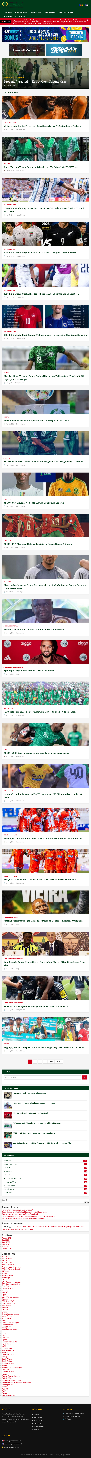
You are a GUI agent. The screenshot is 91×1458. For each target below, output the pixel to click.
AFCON (6, 749)
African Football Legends (11, 1267)
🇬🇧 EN (87, 5)
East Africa (50, 12)
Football (8, 12)
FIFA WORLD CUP (10, 205)
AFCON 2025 (7, 1258)
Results (5, 1352)
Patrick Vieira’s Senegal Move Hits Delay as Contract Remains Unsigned (43, 920)
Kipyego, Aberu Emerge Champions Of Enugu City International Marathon (44, 1047)
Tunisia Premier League (11, 1376)
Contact (67, 1455)
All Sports (5, 1271)
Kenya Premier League (10, 1323)
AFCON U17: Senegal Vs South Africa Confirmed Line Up (34, 502)
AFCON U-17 (8, 458)
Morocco (5, 1338)
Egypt (4, 1295)
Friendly (5, 1310)
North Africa (21, 12)
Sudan (4, 1365)
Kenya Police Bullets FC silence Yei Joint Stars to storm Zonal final (40, 879)
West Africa (36, 12)
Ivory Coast (6, 1318)
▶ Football (35, 1414)
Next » (59, 1062)
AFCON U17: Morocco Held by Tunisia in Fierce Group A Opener (38, 544)
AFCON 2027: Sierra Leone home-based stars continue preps (32, 23)
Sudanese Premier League (12, 1367)
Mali (3, 1335)
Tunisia (4, 1374)
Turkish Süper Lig (8, 1378)
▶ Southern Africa (38, 1427)
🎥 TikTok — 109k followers (71, 1416)
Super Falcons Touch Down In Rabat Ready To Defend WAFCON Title (41, 167)
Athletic (7, 1044)
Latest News (7, 1327)
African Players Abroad (14, 77)
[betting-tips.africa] (27, 50)
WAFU (4, 1391)
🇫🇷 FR (81, 5)
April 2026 (5, 1246)
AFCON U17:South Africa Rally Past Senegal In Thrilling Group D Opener (43, 461)
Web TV (22, 16)
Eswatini (5, 1299)
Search (4, 1200)
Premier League (8, 1350)
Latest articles (7, 1325)
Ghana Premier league (10, 1314)
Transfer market (8, 1372)
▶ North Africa (37, 1417)
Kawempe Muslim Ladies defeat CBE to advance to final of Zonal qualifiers (44, 838)
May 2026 (5, 1244)
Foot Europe (6, 1305)
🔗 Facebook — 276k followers (73, 1413)
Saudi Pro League (8, 1355)
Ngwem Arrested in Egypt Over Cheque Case (27, 20)
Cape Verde (6, 1286)
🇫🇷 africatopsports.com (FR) (11, 1441)
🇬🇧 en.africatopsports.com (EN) (13, 1444)
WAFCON (7, 163)
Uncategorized (10, 122)
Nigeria (6, 372)
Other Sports (10, 16)
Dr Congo (5, 1290)
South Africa (7, 1359)
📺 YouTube (66, 1419)
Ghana (4, 1312)
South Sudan (7, 1361)
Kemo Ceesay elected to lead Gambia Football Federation (64, 20)
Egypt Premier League (10, 1297)
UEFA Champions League (11, 1380)
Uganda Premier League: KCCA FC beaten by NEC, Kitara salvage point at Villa (42, 1143)
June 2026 (6, 1242)
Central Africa (7, 1288)
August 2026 (7, 1238)
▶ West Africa (37, 1420)
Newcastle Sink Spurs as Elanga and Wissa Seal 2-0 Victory (36, 1006)
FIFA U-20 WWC (8, 1301)
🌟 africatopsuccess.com (11, 1447)
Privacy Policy (59, 1455)
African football (11, 626)
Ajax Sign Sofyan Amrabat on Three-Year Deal (29, 670)
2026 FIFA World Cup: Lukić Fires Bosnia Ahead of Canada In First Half (42, 293)
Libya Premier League (10, 1329)
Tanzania (5, 1370)
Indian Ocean (7, 1316)
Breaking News (7, 1275)
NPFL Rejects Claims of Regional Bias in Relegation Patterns (36, 420)
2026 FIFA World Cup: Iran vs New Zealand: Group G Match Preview (40, 252)
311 (51, 1062)
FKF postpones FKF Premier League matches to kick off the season (64, 21)
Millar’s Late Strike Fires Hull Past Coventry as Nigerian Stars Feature (42, 126)
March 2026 (6, 1249)
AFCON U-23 (7, 1263)
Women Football (10, 835)
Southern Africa (66, 12)
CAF (3, 1280)
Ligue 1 (4, 1333)
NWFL (4, 1346)
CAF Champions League (11, 1282)
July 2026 (5, 1240)
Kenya (4, 1320)
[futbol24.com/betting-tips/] (64, 50)
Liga (3, 1331)
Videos (4, 1387)
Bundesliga (6, 1278)
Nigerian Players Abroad (11, 1342)
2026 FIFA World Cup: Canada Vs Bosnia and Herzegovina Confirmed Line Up (45, 335)
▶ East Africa (36, 1423)
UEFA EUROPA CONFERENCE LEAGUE (16, 1382)
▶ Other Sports (37, 1430)
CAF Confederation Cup (11, 1284)
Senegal (5, 1357)
